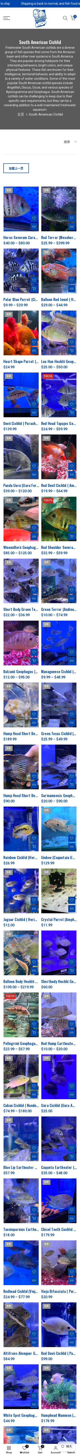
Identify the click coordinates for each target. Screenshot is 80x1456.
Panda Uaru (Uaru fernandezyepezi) (30, 485)
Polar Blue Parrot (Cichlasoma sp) (29, 299)
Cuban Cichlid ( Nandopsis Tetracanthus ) (35, 1105)
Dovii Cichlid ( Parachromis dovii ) (29, 423)
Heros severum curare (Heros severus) (34, 237)
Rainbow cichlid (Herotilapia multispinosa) (35, 857)
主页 (20, 114)
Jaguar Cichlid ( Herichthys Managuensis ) (35, 919)
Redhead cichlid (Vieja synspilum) (29, 1291)
